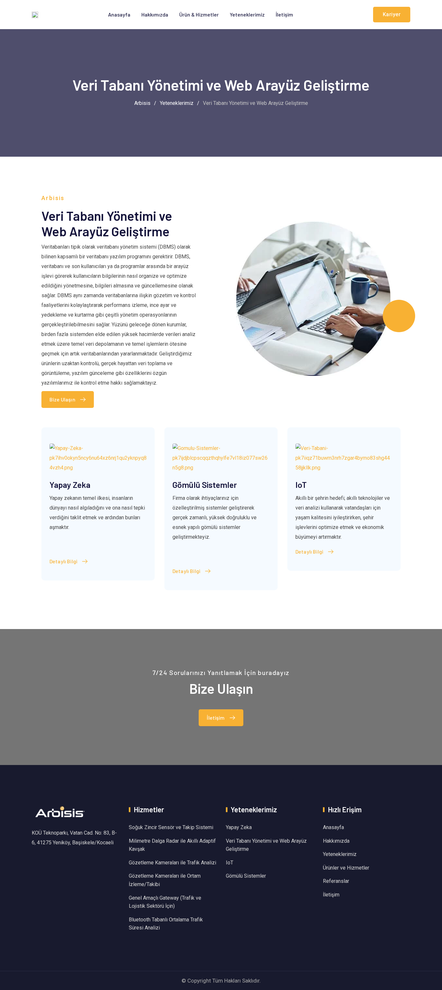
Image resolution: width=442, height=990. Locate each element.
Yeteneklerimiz (247, 14)
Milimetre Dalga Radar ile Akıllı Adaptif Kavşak (172, 845)
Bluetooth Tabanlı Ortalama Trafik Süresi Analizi (166, 924)
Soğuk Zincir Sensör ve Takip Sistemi (171, 827)
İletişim (284, 14)
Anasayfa (119, 14)
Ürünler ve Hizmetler (346, 868)
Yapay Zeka (70, 484)
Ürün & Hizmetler (199, 14)
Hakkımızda (154, 14)
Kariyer (392, 14)
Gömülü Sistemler (204, 484)
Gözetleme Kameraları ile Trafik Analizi (172, 863)
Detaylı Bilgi (63, 561)
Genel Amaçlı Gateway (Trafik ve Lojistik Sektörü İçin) (165, 902)
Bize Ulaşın (62, 399)
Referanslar (336, 881)
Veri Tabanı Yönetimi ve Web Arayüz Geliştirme (266, 845)
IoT (301, 484)
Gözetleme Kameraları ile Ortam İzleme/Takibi (165, 880)
